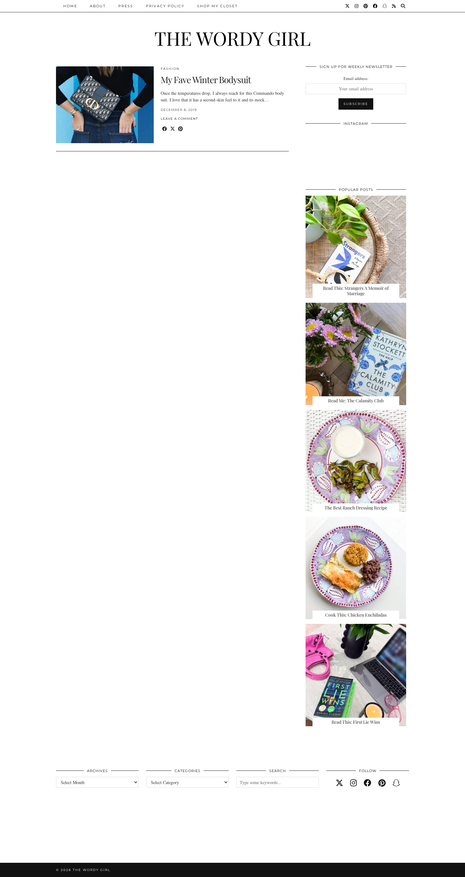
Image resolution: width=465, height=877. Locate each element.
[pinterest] (382, 783)
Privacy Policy (165, 6)
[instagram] (353, 783)
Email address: (356, 78)
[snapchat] (396, 783)
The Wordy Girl (232, 38)
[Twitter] (347, 6)
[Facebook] (375, 6)
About (98, 6)
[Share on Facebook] (165, 128)
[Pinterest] (366, 6)
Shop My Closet (217, 6)
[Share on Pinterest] (180, 128)
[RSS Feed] (394, 6)
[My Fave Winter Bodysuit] (105, 104)
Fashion (170, 69)
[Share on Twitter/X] (173, 128)
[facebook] (367, 783)
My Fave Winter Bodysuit (206, 79)
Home (70, 6)
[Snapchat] (385, 6)
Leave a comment (179, 119)
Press (125, 6)
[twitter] (339, 783)
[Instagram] (357, 6)
